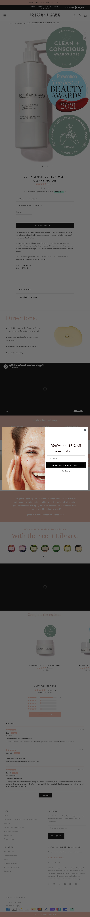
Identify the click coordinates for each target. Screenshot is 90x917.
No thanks (66, 471)
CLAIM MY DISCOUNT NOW (65, 465)
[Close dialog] (85, 430)
